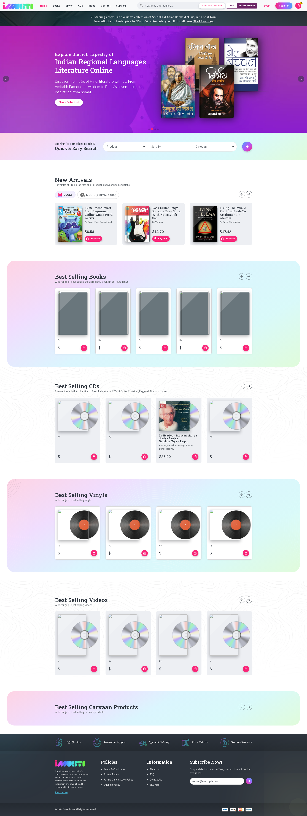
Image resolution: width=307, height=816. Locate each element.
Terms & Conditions (114, 769)
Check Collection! (153, 117)
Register (284, 5)
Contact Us (156, 779)
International (247, 5)
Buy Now (93, 239)
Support (121, 5)
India (231, 5)
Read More (61, 792)
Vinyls (69, 5)
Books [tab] (68, 194)
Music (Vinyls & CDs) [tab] (101, 195)
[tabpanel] (153, 224)
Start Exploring (203, 21)
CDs (80, 5)
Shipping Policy (112, 784)
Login (267, 5)
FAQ (152, 774)
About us (155, 769)
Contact (106, 5)
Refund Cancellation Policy (118, 779)
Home (43, 5)
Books (56, 5)
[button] (149, 129)
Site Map (155, 784)
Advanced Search (212, 5)
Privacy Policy (111, 774)
